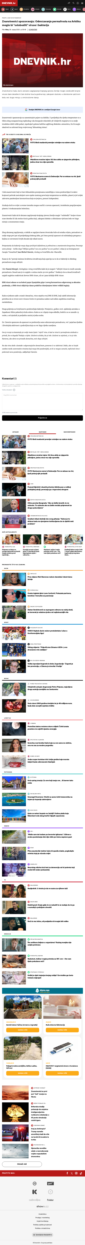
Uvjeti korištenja (42, 1221)
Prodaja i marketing (42, 1217)
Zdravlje (59, 9)
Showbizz (26, 9)
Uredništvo (42, 1214)
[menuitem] (77, 3)
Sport (16, 9)
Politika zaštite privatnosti (42, 1225)
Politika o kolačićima (42, 1228)
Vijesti (6, 9)
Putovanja (48, 9)
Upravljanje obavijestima (44, 1235)
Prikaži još (22, 1164)
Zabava (79, 9)
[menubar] (77, 3)
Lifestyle (37, 9)
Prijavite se (42, 418)
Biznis (69, 9)
